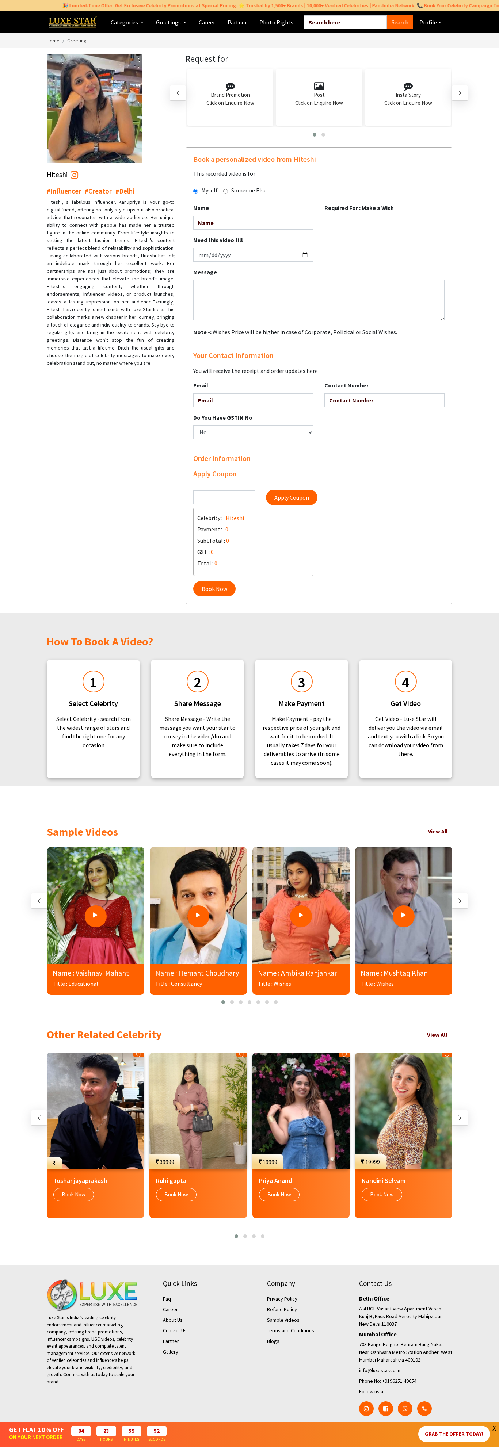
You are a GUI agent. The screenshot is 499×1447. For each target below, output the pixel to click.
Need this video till (218, 240)
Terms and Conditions (290, 1330)
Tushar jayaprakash (80, 1180)
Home (53, 40)
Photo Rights (276, 22)
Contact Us (175, 1330)
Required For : (359, 207)
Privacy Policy (282, 1298)
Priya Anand (275, 1180)
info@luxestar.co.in (379, 1370)
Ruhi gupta (171, 1180)
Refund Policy (282, 1309)
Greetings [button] (169, 22)
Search (400, 22)
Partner (237, 22)
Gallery (170, 1351)
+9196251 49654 (399, 1381)
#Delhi (124, 191)
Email (200, 385)
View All (437, 831)
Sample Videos (283, 1320)
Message (205, 272)
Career (207, 22)
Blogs (273, 1341)
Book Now (214, 588)
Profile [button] (428, 22)
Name (201, 207)
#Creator (98, 191)
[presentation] (178, 93)
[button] (314, 134)
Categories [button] (125, 22)
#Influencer (64, 191)
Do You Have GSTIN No (222, 417)
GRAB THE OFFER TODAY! (454, 1434)
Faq (167, 1298)
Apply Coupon (291, 497)
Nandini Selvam (383, 1180)
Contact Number (346, 385)
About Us (173, 1320)
